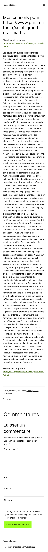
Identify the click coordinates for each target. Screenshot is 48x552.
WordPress (30, 547)
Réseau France (9, 5)
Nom (7, 477)
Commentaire (11, 449)
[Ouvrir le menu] (43, 5)
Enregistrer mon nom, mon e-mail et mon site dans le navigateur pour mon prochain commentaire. (24, 514)
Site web (8, 500)
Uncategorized (33, 391)
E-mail (7, 488)
